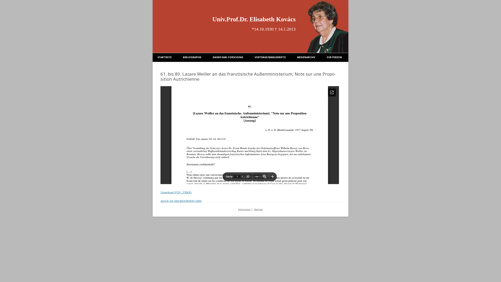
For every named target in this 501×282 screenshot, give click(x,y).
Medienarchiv (306, 57)
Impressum (244, 209)
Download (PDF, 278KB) (176, 192)
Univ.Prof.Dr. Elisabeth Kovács (254, 19)
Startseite (165, 57)
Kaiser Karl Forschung (228, 57)
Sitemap (258, 209)
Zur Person (334, 57)
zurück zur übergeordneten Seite (181, 201)
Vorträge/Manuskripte (270, 57)
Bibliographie (192, 57)
